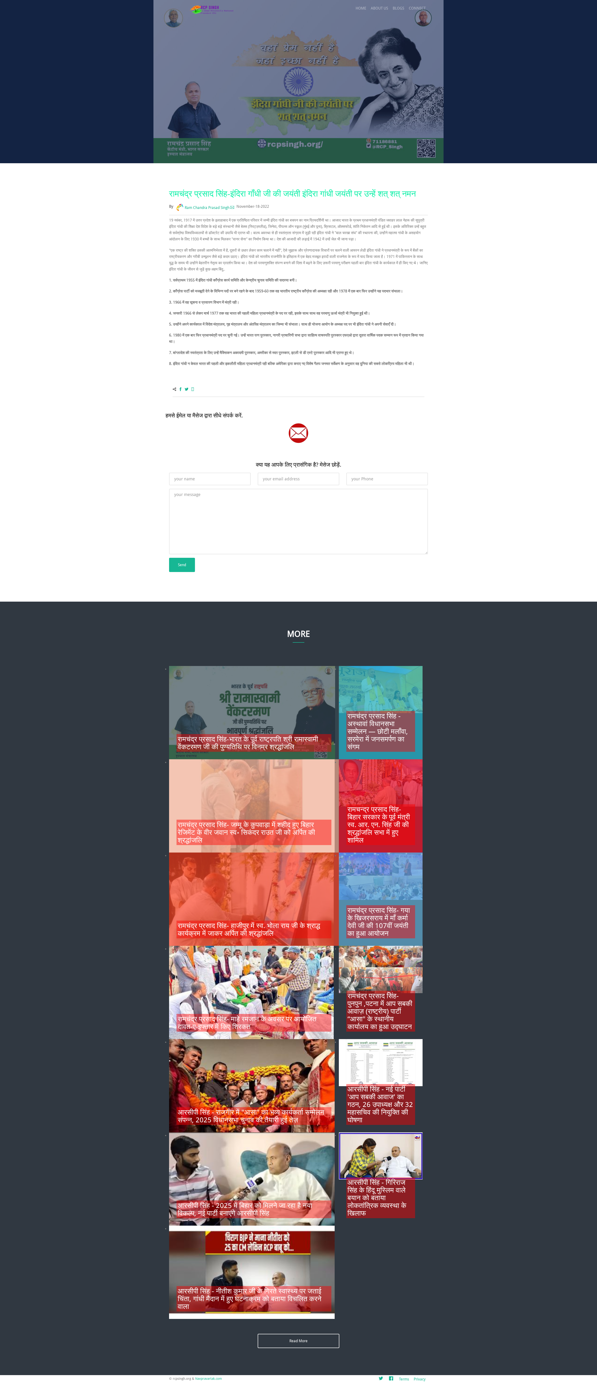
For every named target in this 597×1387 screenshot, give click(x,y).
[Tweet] (186, 389)
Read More (298, 1341)
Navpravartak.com (208, 1378)
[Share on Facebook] (180, 389)
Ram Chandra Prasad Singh (207, 207)
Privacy (420, 1379)
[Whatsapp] (192, 389)
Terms (404, 1379)
